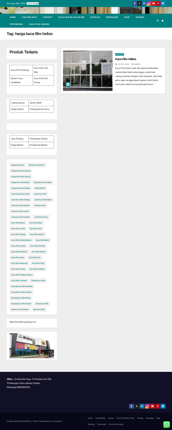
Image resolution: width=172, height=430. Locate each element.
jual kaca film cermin (20, 211)
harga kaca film (17, 165)
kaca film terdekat (37, 269)
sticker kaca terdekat (19, 309)
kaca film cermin (18, 229)
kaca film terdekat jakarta (21, 275)
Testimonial (16, 24)
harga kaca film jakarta (20, 177)
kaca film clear (36, 229)
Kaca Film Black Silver (71, 17)
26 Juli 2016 (124, 64)
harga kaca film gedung (20, 171)
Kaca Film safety (17, 257)
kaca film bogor (35, 223)
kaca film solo (34, 257)
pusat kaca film (42, 304)
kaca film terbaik (18, 269)
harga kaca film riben (43, 182)
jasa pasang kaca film (20, 194)
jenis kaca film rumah (20, 205)
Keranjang (112, 17)
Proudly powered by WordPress (19, 421)
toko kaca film (39, 309)
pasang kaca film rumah (21, 304)
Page (127, 17)
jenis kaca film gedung (20, 200)
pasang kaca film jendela (21, 292)
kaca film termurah (19, 281)
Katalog (95, 17)
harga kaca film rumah (20, 188)
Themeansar (57, 421)
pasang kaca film (38, 281)
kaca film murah (42, 240)
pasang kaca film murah (20, 298)
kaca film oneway (18, 246)
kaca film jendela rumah (21, 240)
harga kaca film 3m (36, 165)
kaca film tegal (38, 263)
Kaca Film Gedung (39, 24)
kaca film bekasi (18, 223)
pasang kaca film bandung (21, 286)
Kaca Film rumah (38, 252)
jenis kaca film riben (43, 200)
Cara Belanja (29, 17)
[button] (158, 20)
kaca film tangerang (19, 263)
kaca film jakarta (37, 234)
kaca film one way (37, 246)
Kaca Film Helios (125, 59)
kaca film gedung (18, 234)
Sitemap (140, 17)
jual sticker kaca (41, 217)
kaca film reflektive (19, 252)
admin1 (137, 64)
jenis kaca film (40, 194)
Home (13, 17)
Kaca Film (119, 54)
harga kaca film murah (20, 182)
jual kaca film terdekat (20, 217)
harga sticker (40, 188)
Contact (48, 17)
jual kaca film (39, 205)
